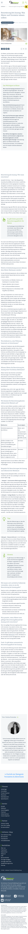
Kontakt (3, 806)
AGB (2, 855)
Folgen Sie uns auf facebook (7, 896)
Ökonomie (3, 795)
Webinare (3, 808)
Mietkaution (12, 634)
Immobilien (4, 791)
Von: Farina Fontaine (9, 717)
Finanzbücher (4, 838)
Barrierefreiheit (5, 857)
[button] (26, 6)
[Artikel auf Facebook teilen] (2, 49)
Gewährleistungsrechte (7, 863)
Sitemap (3, 865)
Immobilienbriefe (5, 840)
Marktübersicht (5, 797)
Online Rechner (5, 814)
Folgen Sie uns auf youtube (7, 900)
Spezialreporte (4, 799)
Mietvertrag (18, 73)
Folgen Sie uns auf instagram (20, 896)
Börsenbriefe (4, 836)
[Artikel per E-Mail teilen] (6, 49)
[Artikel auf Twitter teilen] (4, 49)
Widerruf (3, 854)
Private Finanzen (5, 793)
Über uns (3, 848)
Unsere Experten (5, 816)
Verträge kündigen (5, 859)
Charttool (3, 812)
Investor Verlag (5, 823)
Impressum (4, 850)
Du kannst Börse (5, 827)
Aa (23, 48)
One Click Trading (5, 825)
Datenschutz (4, 852)
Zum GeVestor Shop (6, 834)
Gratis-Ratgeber (5, 810)
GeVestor (3, 6)
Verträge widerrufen (6, 861)
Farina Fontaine (4, 24)
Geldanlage (4, 789)
